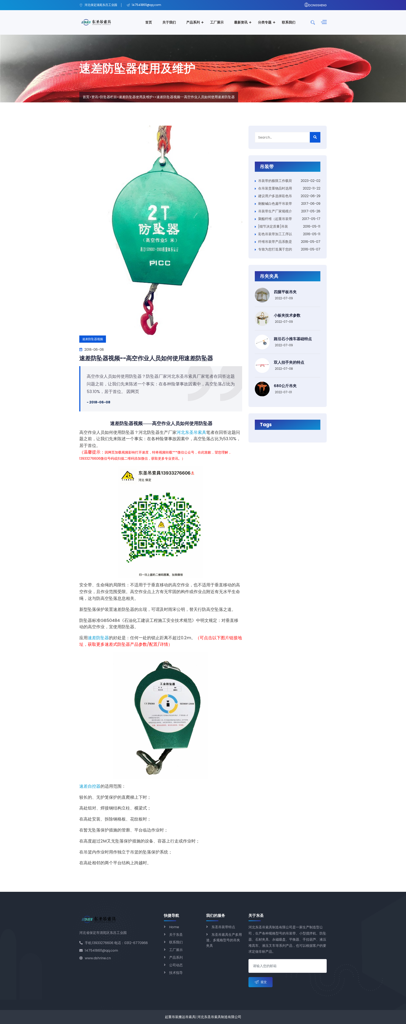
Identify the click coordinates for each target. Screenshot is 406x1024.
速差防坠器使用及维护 (136, 97)
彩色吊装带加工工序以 (275, 234)
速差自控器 (89, 786)
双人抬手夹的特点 (289, 362)
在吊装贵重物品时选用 (275, 188)
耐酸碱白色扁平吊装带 (275, 203)
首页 (148, 22)
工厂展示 (217, 22)
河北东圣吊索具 (191, 432)
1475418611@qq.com (101, 950)
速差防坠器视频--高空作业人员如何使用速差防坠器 (146, 358)
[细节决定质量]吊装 (273, 226)
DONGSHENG (318, 5)
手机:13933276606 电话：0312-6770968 (116, 942)
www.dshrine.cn (98, 958)
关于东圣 (176, 934)
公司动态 (176, 965)
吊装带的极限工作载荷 (275, 180)
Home (174, 927)
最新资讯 (241, 22)
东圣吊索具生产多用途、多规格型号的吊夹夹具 (224, 940)
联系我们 (288, 22)
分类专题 (265, 22)
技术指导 (176, 972)
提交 (264, 982)
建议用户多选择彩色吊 (275, 196)
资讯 (94, 97)
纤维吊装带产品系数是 (275, 241)
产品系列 (193, 22)
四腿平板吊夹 (285, 291)
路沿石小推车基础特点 (293, 338)
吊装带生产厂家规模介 (275, 211)
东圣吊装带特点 (223, 927)
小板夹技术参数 (287, 315)
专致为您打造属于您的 (275, 249)
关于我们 (169, 22)
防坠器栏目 (108, 97)
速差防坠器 (98, 638)
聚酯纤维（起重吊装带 (275, 218)
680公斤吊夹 (285, 385)
